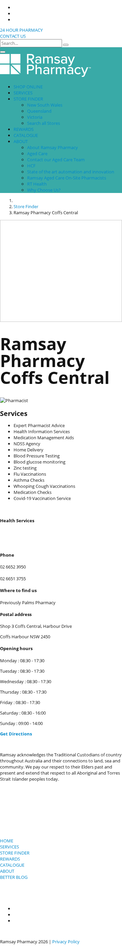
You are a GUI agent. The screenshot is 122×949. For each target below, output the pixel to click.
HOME (6, 841)
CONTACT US (13, 36)
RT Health (37, 184)
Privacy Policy (66, 942)
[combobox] (31, 43)
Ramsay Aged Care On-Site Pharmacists (66, 178)
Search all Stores (43, 123)
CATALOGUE (26, 135)
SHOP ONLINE (28, 87)
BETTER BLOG (13, 877)
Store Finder (26, 206)
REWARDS (24, 129)
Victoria (34, 117)
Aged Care (37, 153)
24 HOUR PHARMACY (21, 30)
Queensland (39, 111)
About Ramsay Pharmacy (52, 147)
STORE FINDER (14, 853)
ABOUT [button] (21, 141)
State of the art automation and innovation (70, 172)
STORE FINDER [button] (28, 99)
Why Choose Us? (44, 190)
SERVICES (23, 93)
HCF (31, 166)
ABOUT (7, 871)
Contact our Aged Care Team (56, 160)
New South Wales (44, 105)
